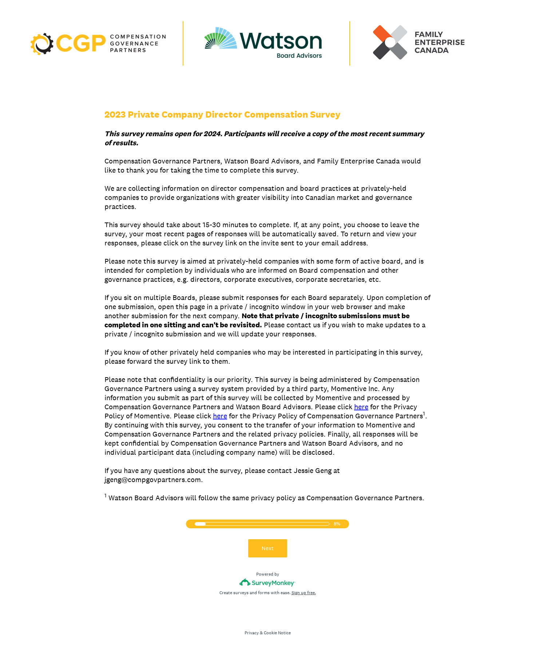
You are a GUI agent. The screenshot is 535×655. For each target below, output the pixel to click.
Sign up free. (304, 593)
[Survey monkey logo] (267, 582)
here (361, 406)
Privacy (252, 633)
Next (268, 548)
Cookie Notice (277, 633)
